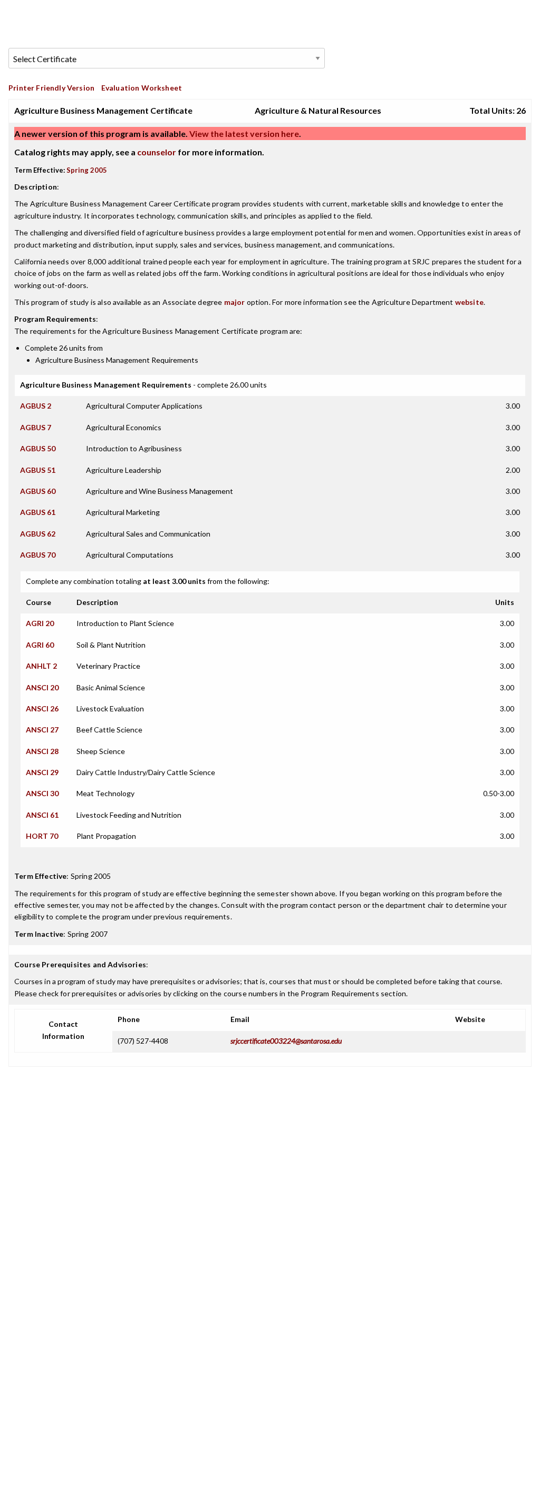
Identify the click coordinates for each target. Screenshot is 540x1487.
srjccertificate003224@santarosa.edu (286, 1040)
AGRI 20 (40, 623)
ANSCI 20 (42, 687)
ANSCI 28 (42, 751)
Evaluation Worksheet (141, 87)
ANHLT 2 (41, 665)
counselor (156, 152)
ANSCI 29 (42, 772)
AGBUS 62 (37, 533)
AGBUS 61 (37, 512)
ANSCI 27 (42, 729)
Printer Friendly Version (51, 87)
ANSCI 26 (42, 708)
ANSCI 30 (42, 793)
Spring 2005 (86, 170)
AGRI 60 (40, 644)
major (234, 302)
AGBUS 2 (35, 405)
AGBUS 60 (37, 491)
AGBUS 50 (37, 448)
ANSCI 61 (42, 814)
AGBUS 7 (35, 427)
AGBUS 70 (37, 554)
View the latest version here (243, 133)
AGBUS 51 (37, 469)
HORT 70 (42, 835)
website (469, 302)
